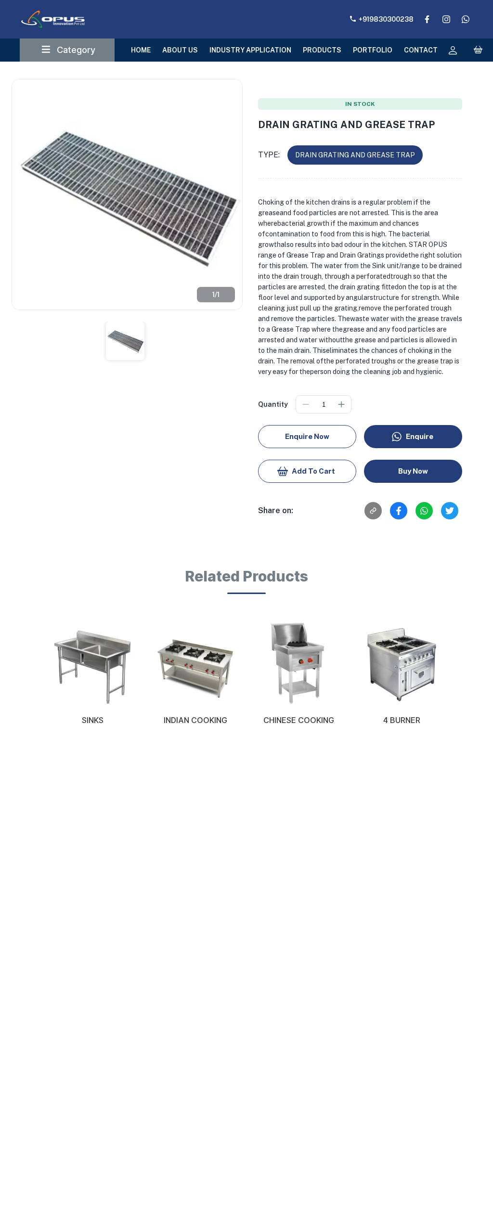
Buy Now (413, 471)
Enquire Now (307, 436)
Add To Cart (313, 471)
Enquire (419, 436)
